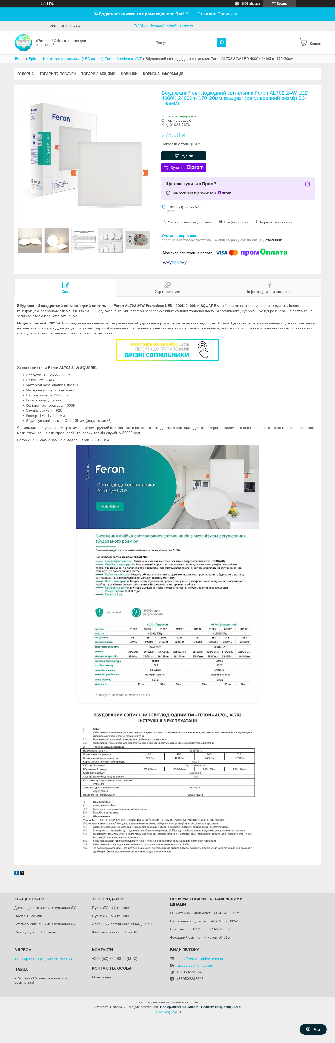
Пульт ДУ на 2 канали (110, 908)
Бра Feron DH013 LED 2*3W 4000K (200, 929)
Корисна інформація (163, 74)
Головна (25, 74)
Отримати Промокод (217, 14)
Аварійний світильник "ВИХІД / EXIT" (123, 924)
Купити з (178, 167)
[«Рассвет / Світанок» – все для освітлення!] (23, 42)
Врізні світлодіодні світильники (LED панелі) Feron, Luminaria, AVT (85, 59)
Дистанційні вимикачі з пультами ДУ (45, 908)
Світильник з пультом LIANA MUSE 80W (204, 921)
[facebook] (16, 873)
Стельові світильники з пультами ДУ (45, 924)
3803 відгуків (250, 3)
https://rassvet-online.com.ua (200, 959)
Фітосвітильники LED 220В (114, 932)
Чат (317, 1029)
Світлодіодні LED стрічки (35, 932)
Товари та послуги (58, 74)
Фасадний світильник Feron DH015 (200, 937)
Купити (187, 156)
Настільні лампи (28, 916)
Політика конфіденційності (221, 1007)
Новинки (129, 74)
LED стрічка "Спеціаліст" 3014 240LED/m (205, 913)
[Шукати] (221, 42)
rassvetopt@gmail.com (195, 965)
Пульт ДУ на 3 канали (110, 916)
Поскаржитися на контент (179, 1007)
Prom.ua (193, 1002)
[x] (22, 873)
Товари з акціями (98, 74)
